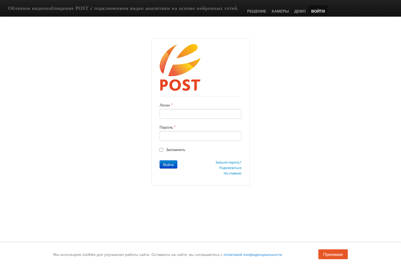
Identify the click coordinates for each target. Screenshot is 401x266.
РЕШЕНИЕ (256, 11)
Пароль (167, 127)
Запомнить (175, 149)
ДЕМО (300, 11)
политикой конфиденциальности (253, 254)
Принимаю (333, 254)
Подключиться (230, 167)
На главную (232, 173)
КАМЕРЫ (280, 11)
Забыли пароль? (228, 162)
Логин (166, 105)
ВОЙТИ (318, 11)
